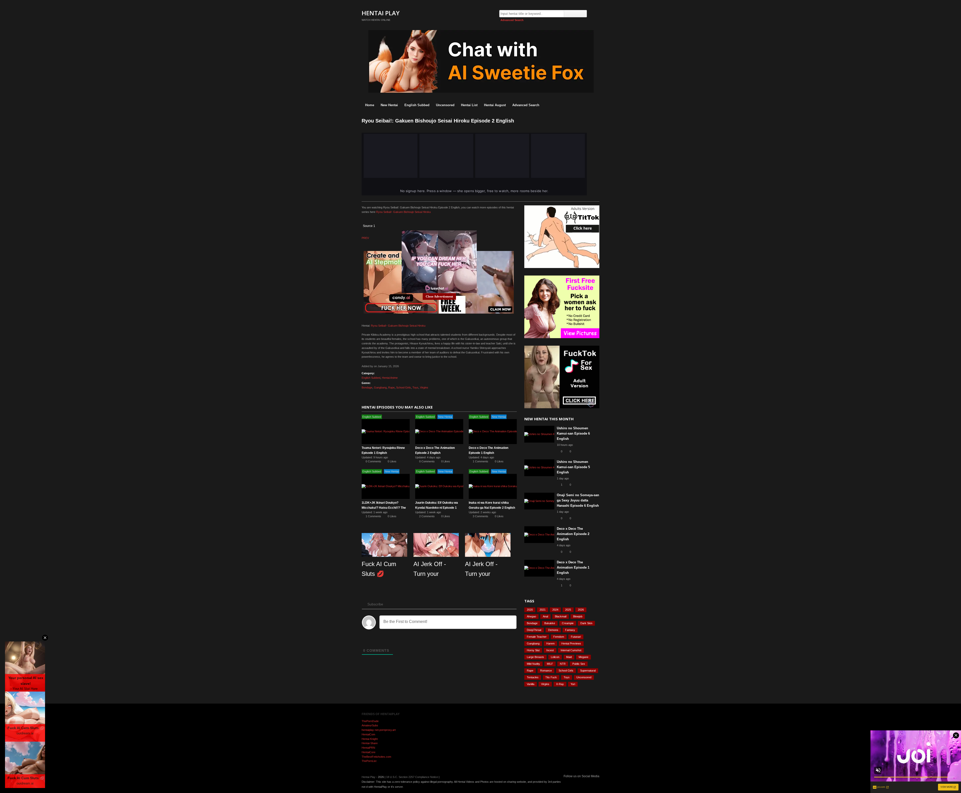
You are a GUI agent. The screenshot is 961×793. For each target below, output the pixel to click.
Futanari (576, 636)
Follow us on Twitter (596, 782)
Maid (569, 656)
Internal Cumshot (571, 650)
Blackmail (560, 616)
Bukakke (549, 623)
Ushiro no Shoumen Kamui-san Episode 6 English (573, 433)
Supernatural (588, 670)
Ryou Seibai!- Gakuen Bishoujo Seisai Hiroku (403, 211)
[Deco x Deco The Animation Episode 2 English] (439, 431)
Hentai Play (381, 13)
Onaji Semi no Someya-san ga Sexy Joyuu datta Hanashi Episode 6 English (578, 500)
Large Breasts (535, 656)
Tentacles (533, 677)
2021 (543, 609)
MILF (550, 663)
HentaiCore (368, 752)
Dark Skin (586, 623)
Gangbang (380, 387)
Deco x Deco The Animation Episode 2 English (573, 534)
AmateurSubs (370, 725)
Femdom (558, 636)
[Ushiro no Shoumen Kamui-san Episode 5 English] (539, 467)
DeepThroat (534, 629)
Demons (553, 629)
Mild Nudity (533, 663)
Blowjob (577, 616)
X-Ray (560, 684)
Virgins (424, 387)
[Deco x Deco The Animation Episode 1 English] (493, 431)
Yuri (573, 684)
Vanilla (530, 684)
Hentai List (469, 105)
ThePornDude (370, 721)
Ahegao (531, 616)
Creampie (568, 623)
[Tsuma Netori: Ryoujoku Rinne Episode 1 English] (386, 431)
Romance (546, 670)
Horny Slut (533, 650)
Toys (415, 387)
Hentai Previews (571, 643)
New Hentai (389, 105)
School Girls (403, 387)
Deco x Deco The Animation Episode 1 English (573, 567)
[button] (378, 222)
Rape (391, 387)
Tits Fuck (551, 677)
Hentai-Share (370, 743)
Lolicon (555, 656)
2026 (581, 609)
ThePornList (369, 760)
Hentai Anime (390, 377)
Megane (583, 656)
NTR (563, 663)
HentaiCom (368, 734)
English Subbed (416, 105)
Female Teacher (537, 636)
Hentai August (495, 105)
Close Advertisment (439, 296)
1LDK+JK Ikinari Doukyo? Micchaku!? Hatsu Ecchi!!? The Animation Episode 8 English (384, 507)
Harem (550, 643)
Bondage (367, 387)
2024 (555, 609)
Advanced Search (512, 20)
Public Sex (578, 663)
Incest (550, 650)
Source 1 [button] (369, 226)
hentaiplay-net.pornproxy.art (379, 729)
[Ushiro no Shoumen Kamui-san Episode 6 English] (539, 434)
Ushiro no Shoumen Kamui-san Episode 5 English (573, 467)
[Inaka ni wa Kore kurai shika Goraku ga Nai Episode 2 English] (493, 486)
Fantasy (570, 629)
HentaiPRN (368, 747)
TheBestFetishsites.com (376, 756)
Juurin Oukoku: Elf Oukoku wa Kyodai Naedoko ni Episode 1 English (436, 507)
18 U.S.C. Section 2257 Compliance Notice (412, 776)
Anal (545, 616)
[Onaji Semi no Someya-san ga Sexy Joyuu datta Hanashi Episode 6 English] (539, 501)
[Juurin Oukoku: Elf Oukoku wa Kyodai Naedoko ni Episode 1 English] (439, 486)
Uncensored (445, 105)
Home (369, 105)
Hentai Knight (370, 738)
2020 (530, 609)
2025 (568, 609)
